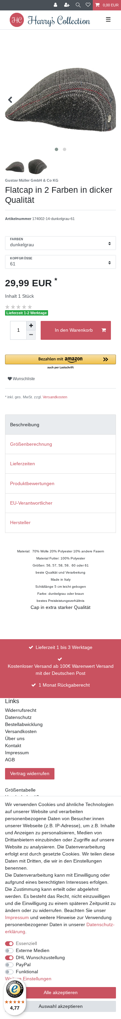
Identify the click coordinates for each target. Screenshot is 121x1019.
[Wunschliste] (88, 5)
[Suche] (78, 5)
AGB (10, 759)
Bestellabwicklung (24, 724)
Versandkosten (55, 397)
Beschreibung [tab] (24, 424)
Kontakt (13, 745)
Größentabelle (20, 790)
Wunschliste (23, 378)
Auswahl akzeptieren (61, 1006)
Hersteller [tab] (20, 522)
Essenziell (26, 943)
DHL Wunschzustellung (40, 957)
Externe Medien (32, 950)
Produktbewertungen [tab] (32, 483)
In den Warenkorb (74, 330)
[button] (60, 362)
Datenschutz (18, 717)
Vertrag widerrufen (29, 773)
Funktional (27, 971)
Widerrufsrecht (20, 710)
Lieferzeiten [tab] (22, 463)
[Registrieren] (67, 5)
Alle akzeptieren (61, 992)
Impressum (17, 752)
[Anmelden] (56, 5)
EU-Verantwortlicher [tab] (31, 503)
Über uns (15, 738)
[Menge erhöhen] (31, 325)
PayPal (23, 964)
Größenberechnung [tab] (31, 444)
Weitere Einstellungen (28, 978)
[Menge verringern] (31, 335)
